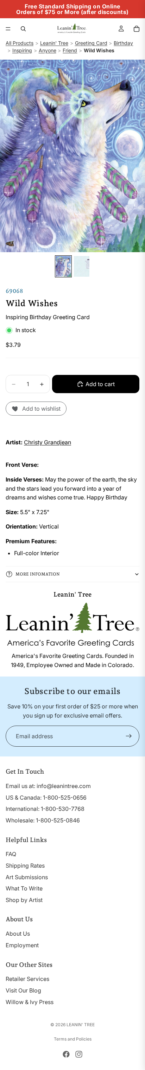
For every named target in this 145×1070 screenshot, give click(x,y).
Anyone (47, 50)
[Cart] (136, 28)
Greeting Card (91, 43)
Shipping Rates (25, 865)
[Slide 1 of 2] (63, 266)
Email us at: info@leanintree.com (48, 785)
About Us (18, 933)
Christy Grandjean (47, 442)
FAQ (11, 854)
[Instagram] (79, 1054)
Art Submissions (27, 877)
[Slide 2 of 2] (81, 266)
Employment (22, 945)
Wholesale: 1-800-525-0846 (43, 820)
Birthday (123, 43)
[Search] (23, 28)
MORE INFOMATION (37, 574)
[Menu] (8, 29)
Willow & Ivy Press (29, 1001)
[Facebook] (66, 1054)
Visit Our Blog (23, 990)
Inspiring (22, 50)
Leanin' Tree (54, 43)
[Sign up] (128, 736)
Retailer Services (27, 979)
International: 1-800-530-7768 (45, 809)
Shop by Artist (24, 899)
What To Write (24, 888)
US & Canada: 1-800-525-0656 (46, 797)
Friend (70, 50)
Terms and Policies (73, 1039)
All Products (19, 43)
